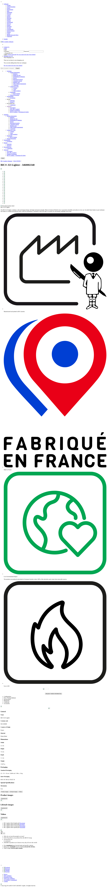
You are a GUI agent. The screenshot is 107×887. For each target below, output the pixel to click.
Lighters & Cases (14, 86)
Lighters (15, 88)
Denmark (9, 26)
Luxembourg (10, 29)
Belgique (9, 18)
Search (17, 68)
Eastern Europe (10, 30)
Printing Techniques (15, 110)
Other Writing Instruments (19, 83)
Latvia (8, 33)
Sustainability (10, 96)
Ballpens (15, 74)
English (6, 39)
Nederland (9, 12)
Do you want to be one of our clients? (26, 54)
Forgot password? (12, 54)
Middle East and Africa (12, 35)
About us (9, 106)
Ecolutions (12, 98)
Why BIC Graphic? (15, 109)
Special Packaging (14, 95)
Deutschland (10, 9)
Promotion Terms (8, 877)
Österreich (9, 36)
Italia (8, 11)
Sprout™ (12, 102)
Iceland (8, 19)
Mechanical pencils (18, 79)
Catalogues (13, 105)
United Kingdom (11, 6)
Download (22, 823)
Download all (4, 798)
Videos (20, 791)
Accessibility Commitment (10, 880)
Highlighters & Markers (19, 76)
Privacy (6, 874)
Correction (15, 85)
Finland (9, 21)
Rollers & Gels (17, 75)
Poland (8, 25)
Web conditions (7, 875)
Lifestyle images (13, 791)
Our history (13, 107)
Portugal (9, 13)
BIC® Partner (16, 93)
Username (6, 51)
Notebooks (12, 92)
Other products (17, 90)
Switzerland (10, 22)
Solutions (9, 71)
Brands (5, 142)
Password (26, 51)
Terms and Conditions (9, 878)
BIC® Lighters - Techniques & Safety (19, 112)
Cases (14, 89)
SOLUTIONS (17, 161)
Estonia (9, 32)
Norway (9, 23)
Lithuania (6, 4)
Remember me (9, 53)
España (8, 5)
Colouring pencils (17, 81)
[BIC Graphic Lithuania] (7, 41)
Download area (7, 147)
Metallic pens (16, 82)
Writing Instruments (15, 72)
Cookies (6, 881)
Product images (4, 791)
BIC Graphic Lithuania (6, 161)
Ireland (8, 16)
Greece (8, 15)
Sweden (9, 28)
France (8, 8)
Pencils (15, 78)
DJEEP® (12, 100)
